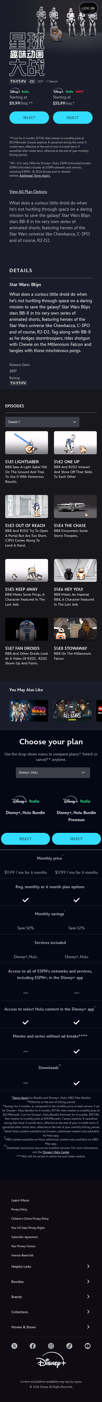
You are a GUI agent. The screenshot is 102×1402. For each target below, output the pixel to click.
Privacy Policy (19, 1209)
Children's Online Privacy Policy (30, 1218)
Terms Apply (21, 1098)
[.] (14, 1346)
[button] (51, 1266)
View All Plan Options (28, 191)
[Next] (93, 710)
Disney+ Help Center (56, 1152)
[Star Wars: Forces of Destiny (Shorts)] (28, 710)
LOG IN (88, 8)
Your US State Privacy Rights (28, 1228)
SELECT (29, 118)
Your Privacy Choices (23, 1246)
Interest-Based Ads (22, 1255)
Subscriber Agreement (24, 1237)
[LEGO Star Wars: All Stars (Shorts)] (72, 710)
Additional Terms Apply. (35, 175)
